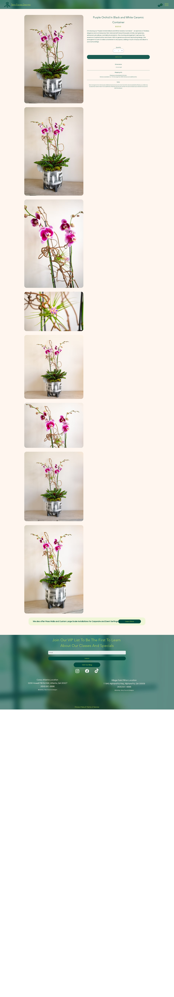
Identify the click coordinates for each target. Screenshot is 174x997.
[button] (160, 5)
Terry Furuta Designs (21, 4)
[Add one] (122, 50)
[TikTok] (96, 671)
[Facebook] (87, 671)
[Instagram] (77, 671)
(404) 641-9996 (124, 687)
